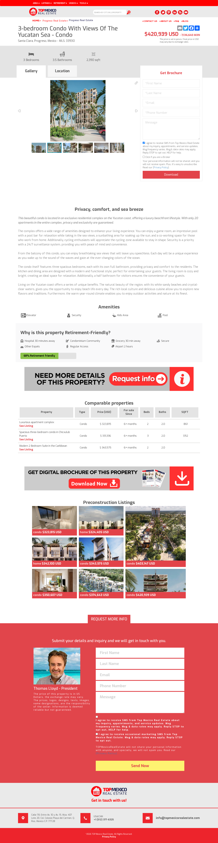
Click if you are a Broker (157, 157)
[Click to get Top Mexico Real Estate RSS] (180, 12)
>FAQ (176, 21)
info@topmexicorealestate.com (178, 818)
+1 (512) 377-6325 (104, 819)
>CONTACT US (149, 21)
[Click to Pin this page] (168, 12)
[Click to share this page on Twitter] (162, 12)
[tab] (31, 71)
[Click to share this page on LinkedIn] (174, 12)
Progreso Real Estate (54, 20)
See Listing (26, 426)
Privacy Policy (161, 167)
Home (35, 20)
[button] (136, 82)
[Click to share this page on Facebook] (157, 12)
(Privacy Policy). (107, 753)
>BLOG (184, 21)
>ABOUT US (165, 21)
